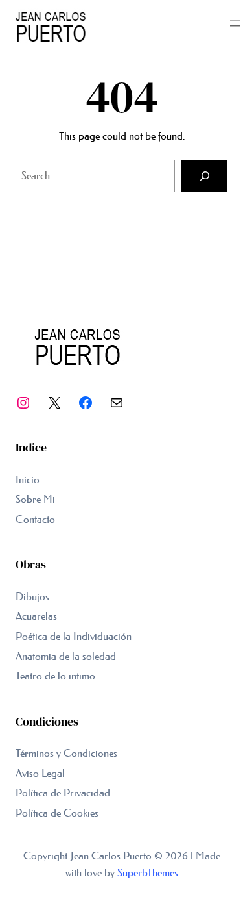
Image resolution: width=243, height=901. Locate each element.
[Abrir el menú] (235, 23)
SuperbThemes (147, 872)
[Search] (204, 176)
